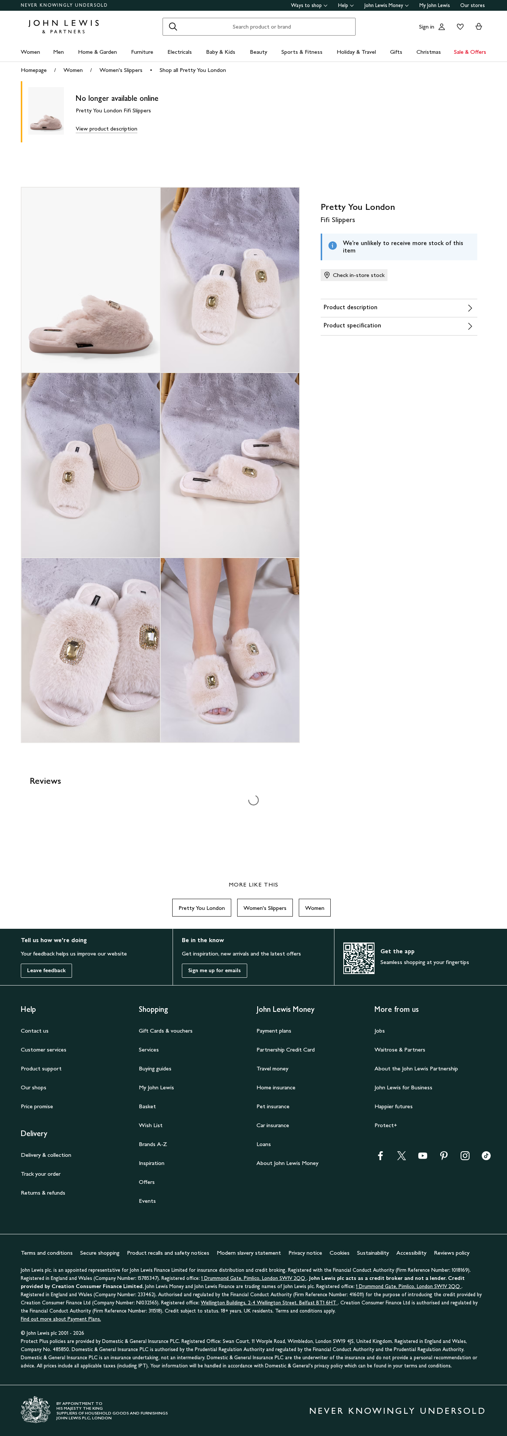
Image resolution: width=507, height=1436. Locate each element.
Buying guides (155, 1068)
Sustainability (373, 1252)
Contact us (35, 1030)
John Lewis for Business (403, 1087)
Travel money (272, 1068)
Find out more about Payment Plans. (61, 1319)
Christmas (428, 51)
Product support (41, 1068)
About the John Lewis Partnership (416, 1068)
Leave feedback (46, 970)
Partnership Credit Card (285, 1049)
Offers (147, 1181)
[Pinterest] (443, 1158)
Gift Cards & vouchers (166, 1030)
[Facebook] (380, 1158)
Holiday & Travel (356, 51)
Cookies (340, 1252)
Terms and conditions (47, 1252)
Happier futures (393, 1106)
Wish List (151, 1125)
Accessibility (411, 1252)
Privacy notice (305, 1252)
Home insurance (275, 1087)
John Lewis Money (383, 5)
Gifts (396, 51)
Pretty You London (202, 907)
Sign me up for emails (214, 970)
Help (343, 5)
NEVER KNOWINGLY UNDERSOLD (64, 5)
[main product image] (52, 111)
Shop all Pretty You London (193, 69)
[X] (401, 1158)
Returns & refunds (43, 1192)
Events (147, 1200)
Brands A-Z (153, 1144)
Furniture (142, 51)
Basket (147, 1106)
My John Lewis (434, 5)
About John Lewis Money (287, 1162)
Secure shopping (100, 1252)
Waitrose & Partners (399, 1049)
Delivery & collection (46, 1154)
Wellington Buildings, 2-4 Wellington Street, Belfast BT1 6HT (269, 1303)
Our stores (472, 5)
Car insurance (272, 1125)
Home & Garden (97, 51)
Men (58, 51)
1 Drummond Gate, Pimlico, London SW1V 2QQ (254, 1278)
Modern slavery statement (249, 1252)
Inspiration (151, 1162)
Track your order (40, 1173)
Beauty (258, 51)
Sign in (426, 26)
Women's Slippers (121, 69)
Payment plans (273, 1030)
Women (30, 51)
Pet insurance (273, 1106)
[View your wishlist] (459, 27)
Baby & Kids (220, 51)
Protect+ (385, 1125)
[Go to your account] (441, 27)
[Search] (173, 27)
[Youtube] (422, 1158)
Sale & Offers (470, 51)
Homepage (34, 69)
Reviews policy (452, 1252)
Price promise (37, 1106)
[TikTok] (486, 1158)
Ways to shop (306, 5)
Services (149, 1049)
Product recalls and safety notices (168, 1252)
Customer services (43, 1049)
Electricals (179, 51)
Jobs (379, 1030)
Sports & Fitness (302, 51)
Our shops (33, 1087)
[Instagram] (465, 1158)
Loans (263, 1144)
